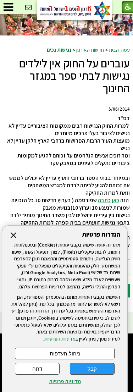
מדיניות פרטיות (65, 381)
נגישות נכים (59, 49)
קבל (92, 369)
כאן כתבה (108, 200)
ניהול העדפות (65, 353)
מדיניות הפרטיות (60, 339)
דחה (37, 369)
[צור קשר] (28, 7)
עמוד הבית (119, 49)
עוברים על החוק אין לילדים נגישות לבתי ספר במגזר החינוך (74, 75)
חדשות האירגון (90, 49)
